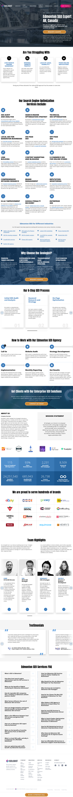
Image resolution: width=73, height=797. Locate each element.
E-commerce (31, 769)
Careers (22, 777)
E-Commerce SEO (40, 768)
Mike (5, 578)
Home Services (30, 773)
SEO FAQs (47, 766)
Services (17, 6)
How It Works (22, 772)
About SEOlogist (23, 766)
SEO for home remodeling (62, 240)
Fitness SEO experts (27, 239)
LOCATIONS (48, 12)
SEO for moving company (10, 235)
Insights (47, 762)
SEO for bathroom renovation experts (45, 240)
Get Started (66, 6)
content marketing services (34, 162)
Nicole (61, 578)
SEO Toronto (22, 763)
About (56, 6)
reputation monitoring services (59, 184)
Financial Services (30, 767)
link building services (8, 162)
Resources (48, 6)
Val (23, 578)
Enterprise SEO (39, 772)
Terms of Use (57, 789)
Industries (33, 6)
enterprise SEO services (57, 207)
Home (44, 12)
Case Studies (22, 775)
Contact (22, 779)
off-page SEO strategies (57, 141)
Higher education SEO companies (9, 231)
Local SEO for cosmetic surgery (46, 236)
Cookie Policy (64, 789)
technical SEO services (57, 119)
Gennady (43, 578)
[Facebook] (55, 765)
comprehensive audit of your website (10, 121)
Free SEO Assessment (48, 769)
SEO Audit (39, 777)
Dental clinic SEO (62, 235)
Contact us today (36, 404)
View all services (39, 780)
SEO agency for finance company (28, 231)
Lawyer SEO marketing (46, 231)
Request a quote (36, 279)
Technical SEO (39, 763)
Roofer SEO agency (8, 244)
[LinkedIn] (62, 765)
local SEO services (7, 141)
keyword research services (9, 184)
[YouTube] (65, 765)
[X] (59, 765)
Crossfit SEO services (9, 239)
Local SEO (39, 765)
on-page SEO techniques (40, 146)
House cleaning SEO (63, 231)
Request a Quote (54, 32)
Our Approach (23, 769)
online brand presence (41, 184)
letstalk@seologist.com (59, 762)
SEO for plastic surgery (28, 235)
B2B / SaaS (31, 771)
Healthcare (31, 764)
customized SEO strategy (38, 119)
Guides (47, 764)
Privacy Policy (50, 789)
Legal (29, 762)
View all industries (30, 776)
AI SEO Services (39, 775)
